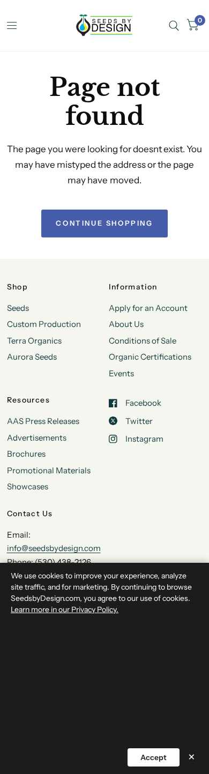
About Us (126, 324)
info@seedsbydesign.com (54, 548)
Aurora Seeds (32, 357)
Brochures (26, 454)
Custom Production (44, 324)
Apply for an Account (148, 308)
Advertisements (36, 438)
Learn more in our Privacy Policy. (64, 609)
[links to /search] (174, 25)
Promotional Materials (49, 470)
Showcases (27, 486)
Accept (153, 757)
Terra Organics (34, 341)
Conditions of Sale (142, 341)
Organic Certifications (150, 357)
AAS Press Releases (43, 421)
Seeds (18, 308)
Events (121, 373)
